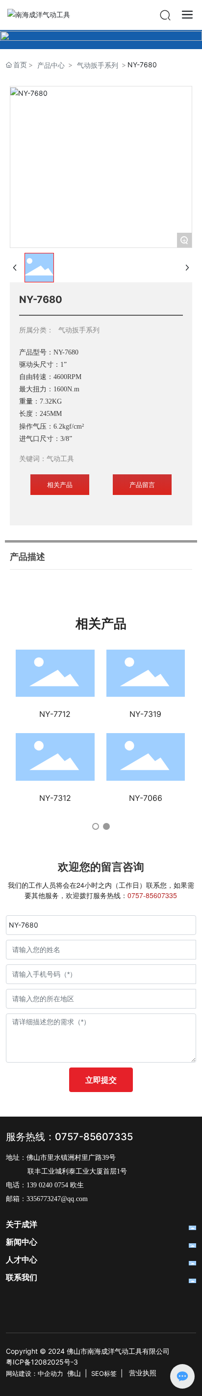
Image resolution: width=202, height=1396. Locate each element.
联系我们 (21, 1277)
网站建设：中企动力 (34, 1373)
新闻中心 (21, 1242)
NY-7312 (55, 798)
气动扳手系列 (97, 65)
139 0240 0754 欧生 (55, 1185)
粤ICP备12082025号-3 (42, 1362)
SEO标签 (104, 1373)
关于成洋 (21, 1224)
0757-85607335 (94, 1137)
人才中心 (21, 1260)
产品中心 (51, 65)
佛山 (74, 1373)
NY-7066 (145, 798)
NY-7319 (145, 714)
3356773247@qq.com (57, 1199)
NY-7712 (55, 714)
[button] (95, 826)
